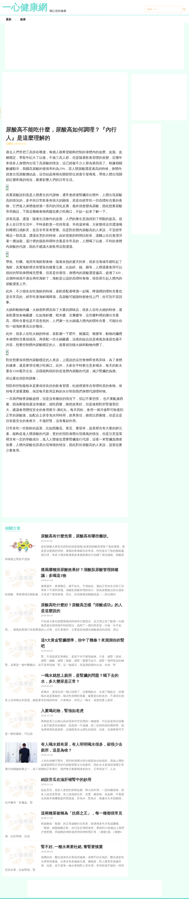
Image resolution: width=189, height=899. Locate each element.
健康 (23, 19)
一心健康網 (24, 7)
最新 (8, 19)
